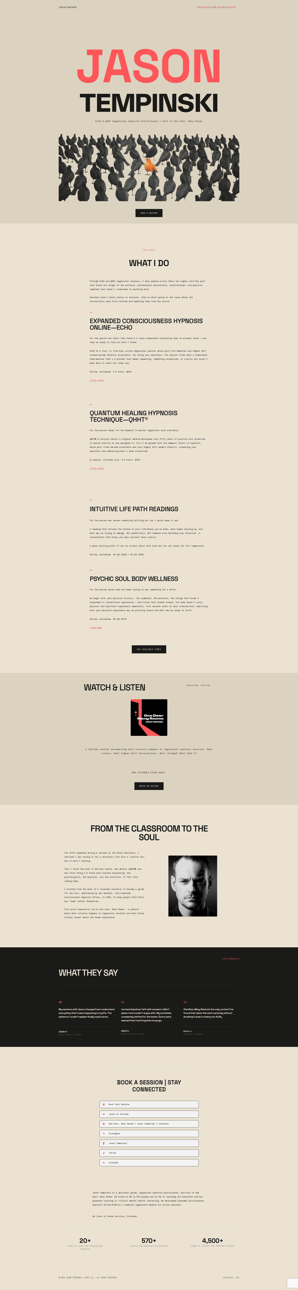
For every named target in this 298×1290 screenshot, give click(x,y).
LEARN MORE (97, 380)
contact (231, 7)
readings (222, 7)
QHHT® (213, 7)
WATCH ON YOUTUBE (148, 786)
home (200, 7)
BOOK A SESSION (149, 213)
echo (206, 7)
